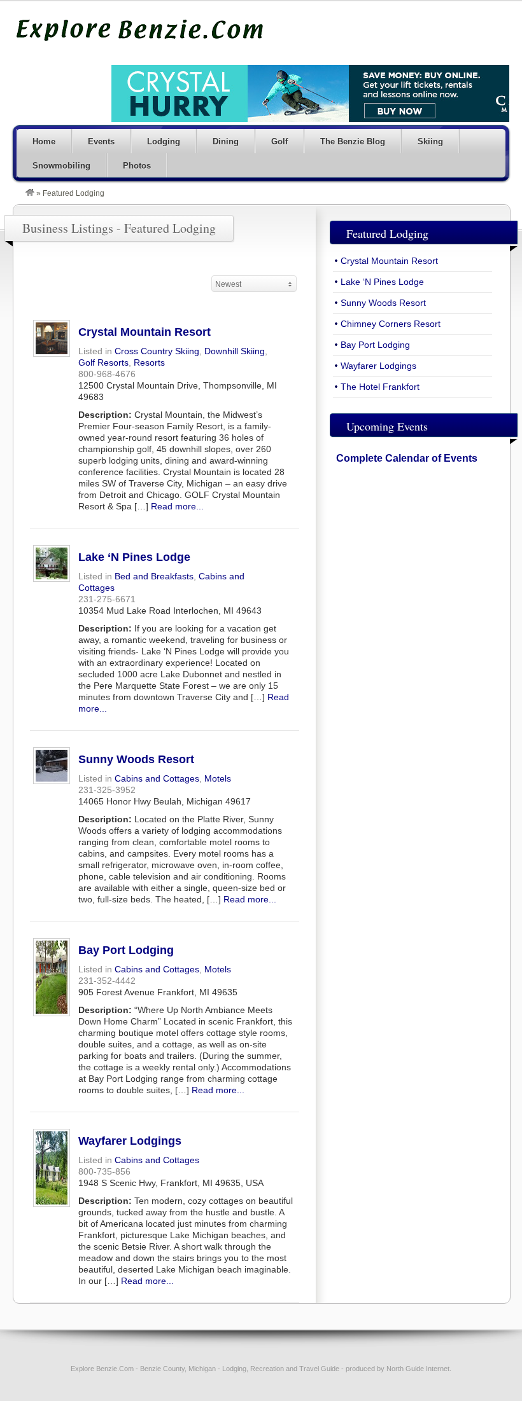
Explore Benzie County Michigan (140, 30)
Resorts (149, 362)
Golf (279, 141)
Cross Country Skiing (157, 351)
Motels (217, 778)
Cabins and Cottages (157, 778)
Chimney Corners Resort (391, 324)
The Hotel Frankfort (380, 387)
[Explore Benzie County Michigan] (29, 193)
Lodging (163, 141)
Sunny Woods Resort (136, 759)
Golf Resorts (103, 362)
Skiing (430, 141)
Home (43, 141)
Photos (137, 165)
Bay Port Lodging (126, 950)
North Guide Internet (417, 1368)
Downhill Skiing (234, 351)
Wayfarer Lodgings (129, 1141)
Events (101, 141)
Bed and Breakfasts (154, 576)
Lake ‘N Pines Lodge (134, 557)
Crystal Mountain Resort (144, 332)
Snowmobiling (61, 165)
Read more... (177, 506)
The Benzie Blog (352, 141)
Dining (226, 141)
